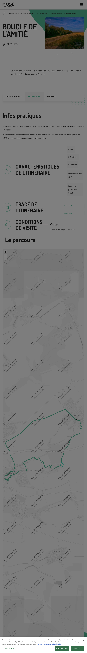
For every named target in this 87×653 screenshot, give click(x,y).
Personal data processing (45, 644)
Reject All (77, 648)
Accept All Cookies (62, 648)
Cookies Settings (8, 648)
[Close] (83, 640)
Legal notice (57, 644)
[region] (43, 645)
